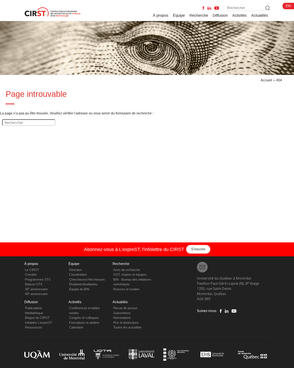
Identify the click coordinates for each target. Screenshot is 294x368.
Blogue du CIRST (37, 317)
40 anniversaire (36, 294)
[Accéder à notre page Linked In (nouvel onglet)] (227, 310)
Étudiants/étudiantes (83, 284)
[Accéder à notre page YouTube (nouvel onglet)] (234, 310)
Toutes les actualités (127, 327)
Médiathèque (34, 313)
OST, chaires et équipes (130, 274)
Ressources (33, 327)
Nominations (122, 317)
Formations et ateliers (84, 322)
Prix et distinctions (126, 322)
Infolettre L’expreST (38, 322)
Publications (33, 308)
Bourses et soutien (126, 289)
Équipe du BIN (79, 289)
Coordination (78, 274)
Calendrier (76, 327)
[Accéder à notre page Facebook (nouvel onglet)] (220, 310)
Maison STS (33, 284)
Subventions (122, 313)
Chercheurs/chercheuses (87, 279)
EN (288, 6)
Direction (75, 270)
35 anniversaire (36, 289)
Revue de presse (125, 308)
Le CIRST (32, 270)
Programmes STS (38, 279)
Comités (31, 274)
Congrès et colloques (84, 317)
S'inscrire (198, 249)
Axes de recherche (126, 270)
